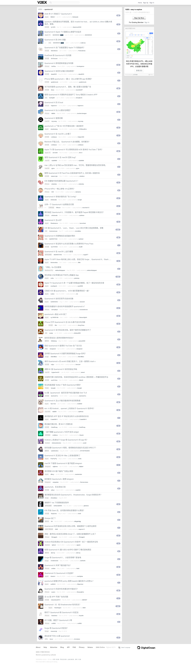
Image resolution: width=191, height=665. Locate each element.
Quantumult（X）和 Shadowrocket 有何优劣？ (62, 604)
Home (140, 3)
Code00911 (54, 419)
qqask (78, 545)
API (68, 647)
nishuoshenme (56, 443)
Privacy (81, 647)
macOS (47, 121)
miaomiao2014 (55, 600)
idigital (81, 466)
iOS (50, 43)
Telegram (48, 466)
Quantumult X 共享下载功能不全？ (58, 565)
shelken (81, 176)
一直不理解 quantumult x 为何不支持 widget (61, 432)
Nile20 (81, 380)
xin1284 (55, 153)
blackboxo (54, 51)
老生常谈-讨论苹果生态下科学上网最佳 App (61, 275)
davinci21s (54, 396)
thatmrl (53, 576)
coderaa (83, 43)
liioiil (77, 568)
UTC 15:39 (56, 659)
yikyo (52, 490)
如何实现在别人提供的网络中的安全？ (59, 337)
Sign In (152, 3)
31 (118, 308)
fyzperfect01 (55, 372)
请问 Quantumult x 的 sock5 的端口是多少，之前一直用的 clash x (70, 361)
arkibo (53, 568)
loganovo (54, 106)
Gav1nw (53, 404)
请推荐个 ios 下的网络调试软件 (56, 502)
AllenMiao (54, 357)
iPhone (47, 66)
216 (118, 230)
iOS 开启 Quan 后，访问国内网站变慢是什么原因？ (64, 510)
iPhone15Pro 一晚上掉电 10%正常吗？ (59, 188)
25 (118, 433)
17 (118, 637)
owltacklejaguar (60, 270)
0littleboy (54, 341)
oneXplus (80, 576)
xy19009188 (54, 317)
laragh (80, 200)
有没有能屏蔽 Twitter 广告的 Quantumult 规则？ (63, 385)
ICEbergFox (83, 129)
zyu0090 (80, 286)
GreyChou (81, 325)
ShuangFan (80, 592)
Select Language (125, 647)
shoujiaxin (79, 98)
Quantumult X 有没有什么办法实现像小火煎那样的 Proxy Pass (68, 243)
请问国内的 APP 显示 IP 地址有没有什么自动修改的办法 (66, 416)
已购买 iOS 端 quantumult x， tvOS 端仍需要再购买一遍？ (67, 290)
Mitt (79, 262)
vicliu (79, 459)
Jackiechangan (82, 113)
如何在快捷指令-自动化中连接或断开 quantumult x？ (65, 306)
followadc (75, 17)
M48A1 (53, 17)
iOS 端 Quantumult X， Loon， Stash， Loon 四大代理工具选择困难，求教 (73, 228)
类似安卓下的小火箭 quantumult (57, 636)
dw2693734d (53, 239)
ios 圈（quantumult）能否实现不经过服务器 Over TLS (65, 392)
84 (118, 65)
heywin (81, 615)
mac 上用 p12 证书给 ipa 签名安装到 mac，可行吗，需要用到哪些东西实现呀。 (75, 165)
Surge (47, 356)
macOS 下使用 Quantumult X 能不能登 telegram (63, 463)
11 (118, 465)
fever (51, 639)
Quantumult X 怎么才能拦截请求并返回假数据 (62, 400)
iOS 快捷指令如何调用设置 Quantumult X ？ (61, 181)
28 (118, 88)
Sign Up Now (139, 18)
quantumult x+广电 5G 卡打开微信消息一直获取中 (63, 126)
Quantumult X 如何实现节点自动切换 (58, 298)
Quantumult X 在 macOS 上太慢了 (57, 133)
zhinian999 (77, 333)
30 (118, 402)
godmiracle (54, 82)
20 (118, 151)
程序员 (47, 341)
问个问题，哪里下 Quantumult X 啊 (58, 620)
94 (118, 112)
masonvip (54, 631)
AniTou (53, 66)
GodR (80, 247)
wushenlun (78, 474)
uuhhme (81, 215)
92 (118, 15)
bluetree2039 (77, 27)
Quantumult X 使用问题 (53, 118)
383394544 (56, 35)
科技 (46, 349)
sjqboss (55, 466)
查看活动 (139, 70)
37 (118, 198)
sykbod (81, 239)
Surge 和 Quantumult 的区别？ (56, 628)
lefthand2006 (58, 506)
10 (118, 324)
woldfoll (79, 404)
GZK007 (84, 600)
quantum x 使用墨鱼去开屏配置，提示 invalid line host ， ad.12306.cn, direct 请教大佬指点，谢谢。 (78, 22)
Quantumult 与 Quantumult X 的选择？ (59, 573)
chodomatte (54, 561)
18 (118, 128)
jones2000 (82, 341)
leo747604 (54, 247)
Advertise (53, 647)
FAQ (74, 647)
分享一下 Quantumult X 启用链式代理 (59, 204)
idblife (53, 113)
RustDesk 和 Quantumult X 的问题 (57, 55)
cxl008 (53, 623)
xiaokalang (54, 129)
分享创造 (51, 207)
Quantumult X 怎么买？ (53, 220)
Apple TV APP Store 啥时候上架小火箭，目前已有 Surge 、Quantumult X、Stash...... (77, 259)
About (38, 647)
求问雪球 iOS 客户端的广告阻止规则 (58, 471)
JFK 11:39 (78, 659)
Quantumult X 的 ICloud (53, 102)
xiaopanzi (53, 349)
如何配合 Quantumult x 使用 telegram (59, 479)
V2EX (40, 9)
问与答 (47, 27)
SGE (56, 529)
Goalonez (54, 615)
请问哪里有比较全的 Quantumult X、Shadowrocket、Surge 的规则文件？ (73, 494)
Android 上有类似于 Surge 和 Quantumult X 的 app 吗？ (66, 439)
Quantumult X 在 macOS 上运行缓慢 (58, 251)
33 (118, 41)
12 (118, 363)
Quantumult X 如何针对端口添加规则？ (59, 71)
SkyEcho (54, 513)
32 (118, 441)
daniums (78, 192)
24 (118, 284)
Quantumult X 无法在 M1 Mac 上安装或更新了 (62, 455)
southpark (54, 286)
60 (118, 316)
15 (118, 24)
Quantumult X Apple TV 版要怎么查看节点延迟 (62, 31)
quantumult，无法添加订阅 (55, 487)
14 (118, 182)
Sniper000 (81, 137)
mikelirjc (54, 184)
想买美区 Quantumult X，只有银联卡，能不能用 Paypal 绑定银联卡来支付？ (74, 212)
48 (118, 237)
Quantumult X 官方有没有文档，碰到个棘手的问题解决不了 (67, 330)
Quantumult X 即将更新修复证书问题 (58, 63)
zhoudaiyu (54, 498)
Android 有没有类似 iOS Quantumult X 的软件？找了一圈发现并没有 (71, 541)
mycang (54, 121)
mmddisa (78, 231)
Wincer (58, 208)
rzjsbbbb (54, 160)
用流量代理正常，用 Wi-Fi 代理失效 (58, 424)
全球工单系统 (49, 529)
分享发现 (47, 435)
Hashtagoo (57, 608)
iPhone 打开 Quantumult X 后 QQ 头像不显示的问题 (64, 322)
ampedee (56, 482)
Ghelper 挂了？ (50, 518)
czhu (52, 278)
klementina (54, 262)
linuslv (82, 435)
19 (118, 222)
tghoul (54, 545)
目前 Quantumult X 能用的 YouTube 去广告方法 (63, 345)
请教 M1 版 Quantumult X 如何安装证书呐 (60, 369)
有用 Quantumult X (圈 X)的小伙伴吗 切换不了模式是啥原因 (67, 549)
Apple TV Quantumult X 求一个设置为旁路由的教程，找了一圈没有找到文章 (74, 283)
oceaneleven (84, 310)
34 (118, 575)
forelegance (80, 66)
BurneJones (84, 482)
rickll (79, 513)
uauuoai (82, 302)
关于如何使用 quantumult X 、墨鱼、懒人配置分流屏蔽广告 (67, 86)
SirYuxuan (54, 58)
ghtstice (86, 506)
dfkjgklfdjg (77, 521)
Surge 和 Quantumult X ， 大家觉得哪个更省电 (62, 557)
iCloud (47, 105)
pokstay (76, 278)
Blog (62, 647)
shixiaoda (54, 200)
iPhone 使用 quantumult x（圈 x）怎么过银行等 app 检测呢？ (68, 79)
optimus (80, 412)
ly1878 (53, 27)
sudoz (52, 294)
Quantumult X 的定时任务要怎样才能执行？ (61, 589)
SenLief (78, 364)
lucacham (83, 223)
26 (118, 590)
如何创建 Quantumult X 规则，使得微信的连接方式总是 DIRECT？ (70, 447)
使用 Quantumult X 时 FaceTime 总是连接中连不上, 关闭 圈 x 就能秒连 (72, 173)
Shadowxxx (54, 223)
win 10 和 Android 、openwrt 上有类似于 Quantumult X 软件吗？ (69, 408)
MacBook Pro (49, 270)
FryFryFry (54, 459)
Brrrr (80, 153)
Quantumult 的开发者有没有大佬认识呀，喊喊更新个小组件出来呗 (70, 526)
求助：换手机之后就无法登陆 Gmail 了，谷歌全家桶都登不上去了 (70, 534)
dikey (52, 474)
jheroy (53, 553)
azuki (84, 443)
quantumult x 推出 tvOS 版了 (55, 314)
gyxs (53, 168)
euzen (53, 592)
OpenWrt (47, 411)
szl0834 (53, 584)
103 (118, 606)
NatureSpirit (83, 317)
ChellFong (54, 427)
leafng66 (52, 98)
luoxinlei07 (79, 90)
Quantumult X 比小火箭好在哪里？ (58, 110)
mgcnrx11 (82, 529)
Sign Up (145, 3)
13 (118, 135)
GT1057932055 (85, 451)
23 (118, 535)
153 (118, 277)
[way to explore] (42, 2)
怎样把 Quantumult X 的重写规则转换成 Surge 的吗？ (65, 353)
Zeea (52, 90)
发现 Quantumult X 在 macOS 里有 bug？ (60, 157)
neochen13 (85, 208)
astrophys (54, 310)
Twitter (47, 388)
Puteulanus (81, 51)
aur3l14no (54, 380)
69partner (80, 584)
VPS (46, 639)
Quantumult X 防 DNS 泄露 (55, 39)
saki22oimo (54, 302)
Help (45, 647)
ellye (52, 364)
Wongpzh (54, 537)
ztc (77, 294)
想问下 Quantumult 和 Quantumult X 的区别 (61, 612)
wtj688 (54, 412)
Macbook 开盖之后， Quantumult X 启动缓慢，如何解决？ (67, 141)
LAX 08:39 (71, 659)
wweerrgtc (54, 176)
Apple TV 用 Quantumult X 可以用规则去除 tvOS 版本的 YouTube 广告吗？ (73, 149)
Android (47, 443)
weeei (83, 372)
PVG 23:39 (63, 659)
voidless (55, 435)
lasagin (53, 388)
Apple (46, 17)
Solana (90, 647)
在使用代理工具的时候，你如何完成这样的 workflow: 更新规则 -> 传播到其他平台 (76, 377)
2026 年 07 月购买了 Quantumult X (58, 13)
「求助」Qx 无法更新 (52, 267)
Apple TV (47, 35)
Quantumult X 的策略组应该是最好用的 (59, 235)
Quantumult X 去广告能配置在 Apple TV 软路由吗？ (64, 47)
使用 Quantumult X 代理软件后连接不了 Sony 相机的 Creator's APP (70, 94)
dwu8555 (54, 74)
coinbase (54, 137)
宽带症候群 (48, 254)
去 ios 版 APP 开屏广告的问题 (56, 596)
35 (118, 214)
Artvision (77, 639)
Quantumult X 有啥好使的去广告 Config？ (60, 196)
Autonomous (53, 231)
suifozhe (82, 561)
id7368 (135, 74)
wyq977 (85, 255)
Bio (56, 325)
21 (118, 206)
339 (52, 192)
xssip (51, 333)
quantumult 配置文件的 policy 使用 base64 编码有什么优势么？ (69, 581)
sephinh (77, 490)
